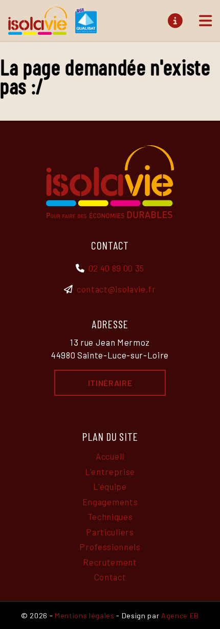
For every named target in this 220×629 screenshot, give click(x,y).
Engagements (110, 502)
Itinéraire (110, 383)
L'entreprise (110, 471)
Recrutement (110, 562)
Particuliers (110, 532)
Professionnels (109, 547)
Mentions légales (85, 615)
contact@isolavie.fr (116, 289)
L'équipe (109, 486)
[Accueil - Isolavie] (52, 21)
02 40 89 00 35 (116, 268)
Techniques (110, 516)
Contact (110, 577)
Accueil (110, 456)
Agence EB (180, 615)
